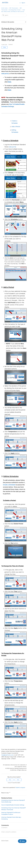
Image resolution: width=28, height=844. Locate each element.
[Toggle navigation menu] (20, 2)
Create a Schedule (9, 485)
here (9, 82)
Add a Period (16, 126)
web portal (5, 73)
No (18, 779)
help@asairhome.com (7, 755)
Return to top (5, 792)
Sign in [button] (23, 2)
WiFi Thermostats (13, 8)
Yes (10, 779)
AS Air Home (4, 8)
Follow (4, 47)
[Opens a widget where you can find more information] (22, 841)
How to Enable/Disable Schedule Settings (12, 805)
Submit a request (20, 787)
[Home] (5, 3)
